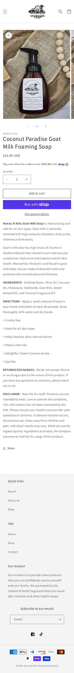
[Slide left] (28, 126)
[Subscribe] (59, 619)
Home (11, 534)
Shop (11, 509)
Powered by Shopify (48, 665)
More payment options (37, 213)
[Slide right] (45, 126)
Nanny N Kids (30, 665)
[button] (5, 11)
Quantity (8, 171)
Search (12, 491)
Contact (13, 552)
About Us (14, 500)
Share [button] (11, 448)
